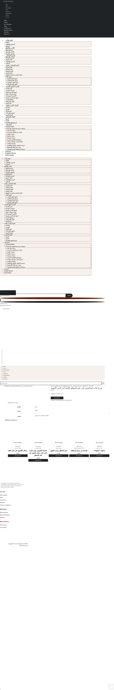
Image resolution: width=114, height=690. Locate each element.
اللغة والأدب (9, 40)
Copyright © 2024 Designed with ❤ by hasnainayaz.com (18, 545)
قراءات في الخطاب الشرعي (14, 132)
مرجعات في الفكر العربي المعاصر (16, 149)
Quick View (17, 446)
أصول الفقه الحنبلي (12, 84)
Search (69, 295)
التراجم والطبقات (10, 61)
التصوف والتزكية (10, 53)
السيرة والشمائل (10, 57)
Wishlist (7, 15)
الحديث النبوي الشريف (12, 86)
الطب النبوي (9, 59)
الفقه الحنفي (9, 67)
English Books (10, 153)
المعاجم (8, 46)
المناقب (8, 63)
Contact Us (8, 11)
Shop (7, 10)
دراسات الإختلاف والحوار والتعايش (16, 145)
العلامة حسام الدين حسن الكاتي (41, 416)
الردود (7, 118)
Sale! (7, 4)
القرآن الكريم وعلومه (11, 105)
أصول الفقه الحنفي (12, 78)
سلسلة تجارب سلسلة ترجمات (15, 141)
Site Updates (8, 8)
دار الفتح (36, 410)
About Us (7, 17)
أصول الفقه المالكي (12, 80)
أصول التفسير (9, 115)
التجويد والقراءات (10, 113)
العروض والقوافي (10, 44)
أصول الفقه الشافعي (12, 82)
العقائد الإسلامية (10, 117)
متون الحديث (9, 88)
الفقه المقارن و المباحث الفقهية (14, 75)
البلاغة (7, 42)
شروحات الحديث (10, 90)
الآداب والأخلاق (10, 48)
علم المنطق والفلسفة (11, 122)
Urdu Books (9, 155)
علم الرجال (9, 103)
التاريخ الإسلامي (10, 56)
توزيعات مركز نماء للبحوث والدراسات (15, 128)
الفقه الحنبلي (9, 73)
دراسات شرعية (11, 130)
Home (7, 6)
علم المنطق (85, 386)
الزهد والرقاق (9, 50)
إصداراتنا (8, 151)
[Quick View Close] (0, 689)
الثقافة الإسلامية (10, 126)
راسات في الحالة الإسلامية (14, 147)
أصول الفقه (9, 76)
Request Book (9, 13)
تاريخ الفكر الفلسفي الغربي (14, 139)
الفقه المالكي (9, 69)
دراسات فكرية (11, 136)
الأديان (7, 120)
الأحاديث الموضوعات (11, 96)
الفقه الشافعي (9, 71)
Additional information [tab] (13, 403)
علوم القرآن (9, 111)
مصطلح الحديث (10, 99)
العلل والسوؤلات (10, 101)
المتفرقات (8, 124)
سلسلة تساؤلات (11, 143)
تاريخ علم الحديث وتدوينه (12, 97)
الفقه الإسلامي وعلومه (12, 65)
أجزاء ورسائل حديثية (11, 94)
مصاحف (8, 107)
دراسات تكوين (11, 134)
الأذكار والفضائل (10, 52)
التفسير (8, 109)
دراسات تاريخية (11, 138)
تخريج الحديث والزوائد (11, 92)
